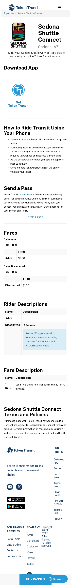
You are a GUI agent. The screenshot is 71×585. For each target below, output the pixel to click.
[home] (24, 7)
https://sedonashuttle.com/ (23, 433)
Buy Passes (35, 579)
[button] (59, 8)
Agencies (9, 13)
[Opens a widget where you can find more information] (56, 579)
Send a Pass (25, 194)
